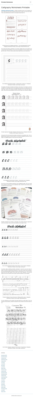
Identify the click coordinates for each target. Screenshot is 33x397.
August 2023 (3, 361)
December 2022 (4, 372)
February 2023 (3, 369)
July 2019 (3, 390)
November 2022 (4, 374)
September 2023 (4, 359)
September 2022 (4, 377)
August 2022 (3, 378)
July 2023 (3, 362)
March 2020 (3, 387)
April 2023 (3, 366)
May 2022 (3, 382)
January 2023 (3, 371)
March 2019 (3, 391)
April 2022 (3, 384)
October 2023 (3, 358)
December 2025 (4, 355)
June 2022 (3, 381)
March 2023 (3, 368)
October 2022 (3, 375)
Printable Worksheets (7, 2)
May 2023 (3, 365)
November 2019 (4, 388)
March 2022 (3, 385)
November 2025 (4, 356)
